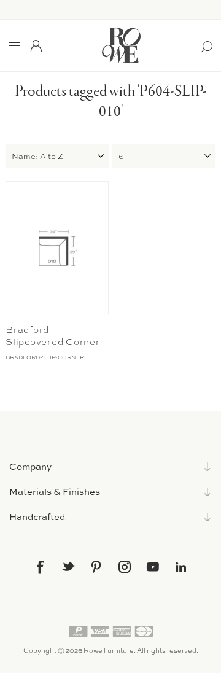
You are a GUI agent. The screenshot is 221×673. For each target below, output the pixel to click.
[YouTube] (153, 566)
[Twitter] (68, 566)
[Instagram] (124, 566)
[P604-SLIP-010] (57, 248)
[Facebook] (40, 566)
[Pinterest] (96, 566)
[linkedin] (181, 567)
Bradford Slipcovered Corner (53, 336)
